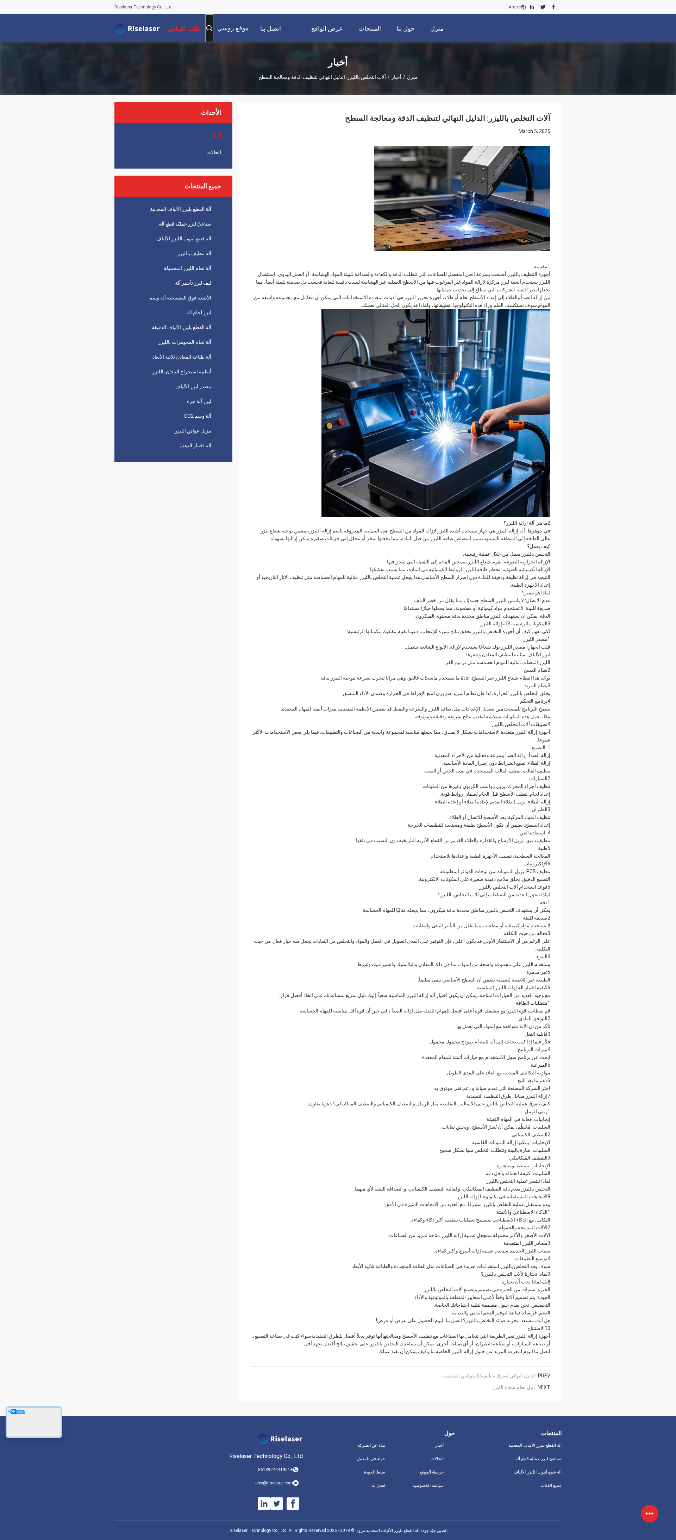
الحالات (213, 152)
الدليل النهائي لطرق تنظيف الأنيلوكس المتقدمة (489, 1375)
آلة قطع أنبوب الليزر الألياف (183, 238)
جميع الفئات (551, 1485)
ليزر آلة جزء (199, 401)
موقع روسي (233, 28)
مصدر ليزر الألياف (193, 386)
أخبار (396, 77)
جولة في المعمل (371, 1458)
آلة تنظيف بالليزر (194, 253)
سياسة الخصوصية (428, 1485)
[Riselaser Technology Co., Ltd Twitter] (543, 7)
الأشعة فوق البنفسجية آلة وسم (180, 298)
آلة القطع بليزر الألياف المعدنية (180, 209)
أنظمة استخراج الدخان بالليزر (181, 371)
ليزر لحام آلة (198, 312)
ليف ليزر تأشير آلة (193, 283)
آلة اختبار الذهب (195, 445)
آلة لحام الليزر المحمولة (187, 268)
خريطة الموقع (432, 1472)
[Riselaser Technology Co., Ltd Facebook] (553, 7)
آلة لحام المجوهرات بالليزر (184, 342)
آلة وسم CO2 (197, 416)
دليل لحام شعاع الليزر (514, 1387)
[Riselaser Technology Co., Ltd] (137, 28)
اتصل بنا (378, 1485)
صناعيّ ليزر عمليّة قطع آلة (185, 224)
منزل (412, 77)
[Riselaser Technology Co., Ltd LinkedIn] (532, 7)
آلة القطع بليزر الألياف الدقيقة (181, 327)
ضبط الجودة (374, 1472)
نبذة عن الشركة (371, 1445)
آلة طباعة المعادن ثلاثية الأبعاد (181, 357)
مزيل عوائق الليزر (193, 431)
